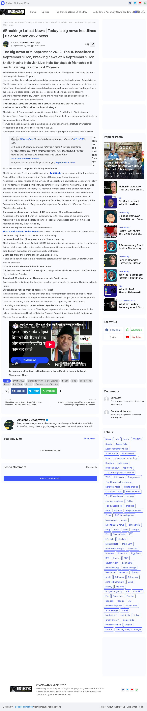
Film (107, 534)
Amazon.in (122, 553)
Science (118, 510)
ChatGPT (137, 591)
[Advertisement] (125, 38)
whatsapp (136, 329)
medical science (113, 624)
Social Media (112, 453)
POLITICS (17, 384)
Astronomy (133, 577)
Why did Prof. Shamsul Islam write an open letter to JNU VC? (131, 291)
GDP (126, 558)
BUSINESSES (18, 381)
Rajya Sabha (131, 605)
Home (33, 12)
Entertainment (128, 453)
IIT (130, 534)
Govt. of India (119, 534)
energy (135, 529)
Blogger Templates (24, 707)
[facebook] (130, 3)
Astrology (119, 577)
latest (108, 458)
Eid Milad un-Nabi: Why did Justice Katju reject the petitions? (129, 203)
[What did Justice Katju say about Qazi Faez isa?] (110, 304)
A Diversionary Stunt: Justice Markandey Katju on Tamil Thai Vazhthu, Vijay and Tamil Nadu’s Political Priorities (131, 247)
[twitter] (135, 3)
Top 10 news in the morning (118, 482)
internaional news (114, 491)
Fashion (130, 596)
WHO (108, 477)
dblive (137, 615)
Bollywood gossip (114, 591)
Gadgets (110, 601)
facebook (115, 329)
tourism (109, 629)
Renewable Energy (115, 548)
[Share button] (60, 391)
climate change (131, 487)
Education (119, 477)
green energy (112, 620)
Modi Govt (127, 544)
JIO (129, 601)
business (110, 553)
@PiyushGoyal (27, 139)
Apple (108, 577)
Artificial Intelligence (124, 515)
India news (123, 463)
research (123, 572)
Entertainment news (115, 525)
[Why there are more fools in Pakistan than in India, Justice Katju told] (110, 275)
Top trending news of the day (71, 12)
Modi (108, 510)
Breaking (130, 506)
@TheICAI (78, 139)
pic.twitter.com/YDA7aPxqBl (25, 158)
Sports (28, 384)
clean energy (129, 567)
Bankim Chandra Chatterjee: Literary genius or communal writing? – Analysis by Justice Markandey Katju (131, 262)
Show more (89, 438)
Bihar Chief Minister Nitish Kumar (21, 231)
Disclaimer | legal (135, 706)
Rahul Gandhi (134, 525)
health (65, 381)
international (85, 381)
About (110, 706)
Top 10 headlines (114, 506)
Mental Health (112, 544)
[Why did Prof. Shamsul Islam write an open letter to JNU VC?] (110, 290)
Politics (130, 501)
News (6, 384)
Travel (125, 610)
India (74, 381)
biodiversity (111, 615)
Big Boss (120, 586)
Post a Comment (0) (50, 478)
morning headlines (114, 501)
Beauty (109, 586)
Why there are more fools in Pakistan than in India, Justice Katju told (131, 276)
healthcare (111, 572)
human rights (111, 520)
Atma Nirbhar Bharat (115, 582)
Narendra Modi (113, 487)
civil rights (125, 615)
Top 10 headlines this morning (120, 496)
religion (128, 624)
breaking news (113, 468)
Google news (134, 477)
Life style (110, 539)
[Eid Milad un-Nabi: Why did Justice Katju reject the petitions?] (110, 202)
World (116, 529)
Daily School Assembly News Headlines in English (118, 12)
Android (135, 572)
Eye (107, 596)
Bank (130, 582)
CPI (127, 591)
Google (120, 601)
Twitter (113, 337)
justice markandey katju (117, 448)
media (124, 520)
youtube (136, 337)
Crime (108, 515)
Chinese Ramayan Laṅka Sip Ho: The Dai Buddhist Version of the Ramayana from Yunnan (131, 217)
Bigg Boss (136, 553)
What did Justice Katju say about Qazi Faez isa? (131, 306)
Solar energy (112, 610)
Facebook (118, 596)
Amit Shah (55, 173)
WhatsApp (132, 548)
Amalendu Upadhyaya (31, 419)
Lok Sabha (127, 563)
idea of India (128, 620)
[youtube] (140, 3)
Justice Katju (121, 444)
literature (110, 463)
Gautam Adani (112, 563)
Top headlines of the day (21, 22)
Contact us (119, 706)
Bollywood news (133, 510)
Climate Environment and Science (43, 381)
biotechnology (112, 567)
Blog (108, 529)
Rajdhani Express (114, 605)
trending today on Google (128, 629)
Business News (133, 491)
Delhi (125, 529)
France (116, 558)
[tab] (33, 11)
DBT (108, 558)
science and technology (125, 458)
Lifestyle (122, 539)
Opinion (46, 12)
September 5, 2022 (65, 162)
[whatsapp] (145, 3)
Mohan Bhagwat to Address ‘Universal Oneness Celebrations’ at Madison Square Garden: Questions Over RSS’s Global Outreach (130, 188)
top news (127, 468)
